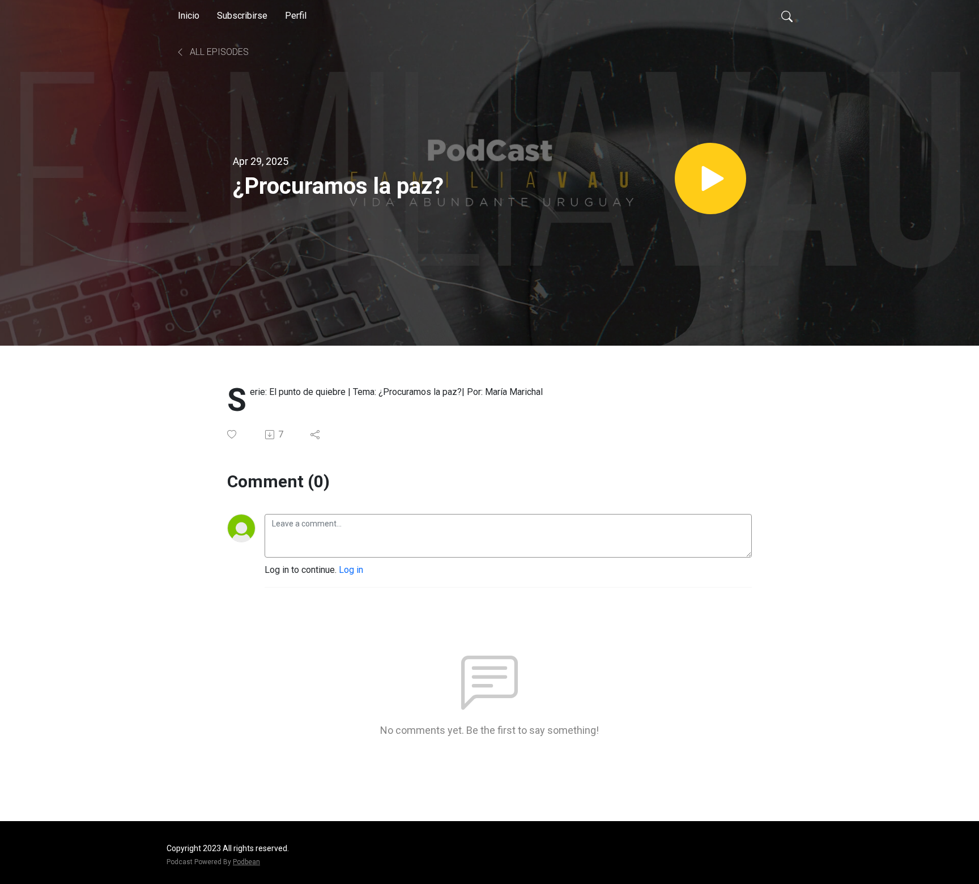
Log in (351, 569)
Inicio (188, 15)
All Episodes (218, 51)
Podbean (246, 862)
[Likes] (232, 434)
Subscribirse (242, 15)
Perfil (296, 15)
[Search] (787, 16)
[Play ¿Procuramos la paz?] (710, 178)
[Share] (315, 434)
